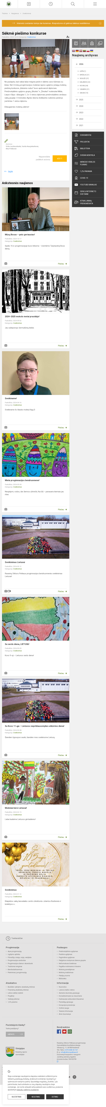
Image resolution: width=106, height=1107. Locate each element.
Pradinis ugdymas (65, 954)
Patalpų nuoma (64, 976)
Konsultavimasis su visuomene (70, 996)
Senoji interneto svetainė (88, 192)
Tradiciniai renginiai (15, 966)
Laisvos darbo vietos (66, 990)
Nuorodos (62, 987)
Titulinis (5, 13)
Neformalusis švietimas (67, 963)
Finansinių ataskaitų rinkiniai (18, 990)
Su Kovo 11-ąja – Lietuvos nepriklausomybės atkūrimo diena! (34, 726)
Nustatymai (16, 1097)
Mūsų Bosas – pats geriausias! (20, 234)
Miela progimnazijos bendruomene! (22, 480)
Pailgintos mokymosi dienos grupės (72, 960)
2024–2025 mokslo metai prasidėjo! (22, 316)
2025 (81, 100)
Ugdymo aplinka (14, 954)
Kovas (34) (84, 86)
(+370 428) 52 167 (71, 1050)
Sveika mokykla (87, 155)
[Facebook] (59, 1031)
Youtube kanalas (88, 185)
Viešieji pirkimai (13, 999)
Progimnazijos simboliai (17, 960)
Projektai (85, 142)
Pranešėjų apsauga (66, 1002)
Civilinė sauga (64, 1008)
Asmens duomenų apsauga (69, 993)
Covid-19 (84, 178)
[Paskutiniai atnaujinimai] (51, 4)
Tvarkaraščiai (16, 938)
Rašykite (11, 1034)
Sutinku (55, 1097)
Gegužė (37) (84, 78)
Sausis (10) (84, 93)
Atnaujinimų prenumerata (86, 202)
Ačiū (59, 158)
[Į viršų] (74, 1077)
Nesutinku (36, 1097)
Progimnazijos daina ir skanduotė (20, 963)
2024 (81, 106)
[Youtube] (64, 1031)
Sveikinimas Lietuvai (15, 562)
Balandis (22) (85, 82)
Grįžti (10, 171)
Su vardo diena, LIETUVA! (17, 644)
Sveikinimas (11, 890)
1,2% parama (86, 171)
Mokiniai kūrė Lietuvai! (16, 808)
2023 (81, 113)
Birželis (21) (84, 75)
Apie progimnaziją (14, 951)
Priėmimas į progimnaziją (17, 972)
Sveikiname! (11, 398)
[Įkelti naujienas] (29, 4)
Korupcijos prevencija (67, 1005)
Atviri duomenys (65, 1014)
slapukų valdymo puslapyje (28, 1090)
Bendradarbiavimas (15, 969)
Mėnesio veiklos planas (87, 163)
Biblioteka (85, 148)
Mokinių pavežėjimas (66, 969)
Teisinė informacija (66, 1011)
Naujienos (15, 13)
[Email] (70, 1031)
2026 (81, 64)
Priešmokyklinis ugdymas (68, 951)
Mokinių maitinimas (66, 972)
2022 (81, 119)
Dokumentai (85, 135)
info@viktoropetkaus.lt (69, 1052)
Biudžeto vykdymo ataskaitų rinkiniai (21, 987)
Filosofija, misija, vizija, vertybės (19, 957)
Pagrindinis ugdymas (66, 957)
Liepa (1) (83, 71)
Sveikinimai (27, 13)
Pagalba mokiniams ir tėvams (70, 966)
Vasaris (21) (84, 89)
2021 (81, 125)
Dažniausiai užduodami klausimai (71, 999)
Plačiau (61, 264)
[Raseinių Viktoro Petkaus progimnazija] (8, 3)
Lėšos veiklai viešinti (15, 993)
